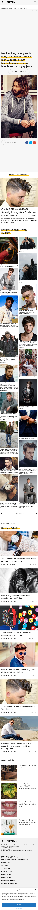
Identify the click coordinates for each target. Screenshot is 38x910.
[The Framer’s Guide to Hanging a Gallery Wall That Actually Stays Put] (9, 827)
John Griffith (10, 215)
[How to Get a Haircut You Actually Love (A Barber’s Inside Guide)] (19, 654)
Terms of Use (6, 868)
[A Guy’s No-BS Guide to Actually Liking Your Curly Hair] (19, 691)
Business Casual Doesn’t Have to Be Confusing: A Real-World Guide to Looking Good (16, 746)
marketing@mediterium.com (21, 857)
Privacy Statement (8, 880)
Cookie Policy (6, 877)
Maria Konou (9, 564)
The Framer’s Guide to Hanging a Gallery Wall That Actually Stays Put (27, 822)
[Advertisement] (19, 31)
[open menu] (35, 2)
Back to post (12, 142)
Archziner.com (10, 2)
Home (3, 6)
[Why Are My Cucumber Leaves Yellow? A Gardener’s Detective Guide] (9, 791)
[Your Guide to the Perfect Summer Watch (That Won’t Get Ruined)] (19, 543)
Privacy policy (6, 871)
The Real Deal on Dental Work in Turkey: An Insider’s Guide (27, 804)
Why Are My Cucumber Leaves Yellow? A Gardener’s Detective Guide (27, 786)
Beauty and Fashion (12, 6)
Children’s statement (9, 884)
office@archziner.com (22, 859)
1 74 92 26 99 (7, 849)
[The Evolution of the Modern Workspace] (9, 773)
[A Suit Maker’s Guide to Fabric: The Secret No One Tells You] (19, 618)
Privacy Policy (19, 908)
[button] (35, 890)
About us (4, 865)
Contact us (5, 862)
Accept (19, 904)
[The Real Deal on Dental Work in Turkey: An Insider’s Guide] (9, 809)
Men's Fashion (23, 6)
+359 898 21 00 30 (10, 856)
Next (22, 71)
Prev (15, 71)
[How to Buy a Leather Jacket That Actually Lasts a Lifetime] (19, 580)
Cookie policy (6, 874)
